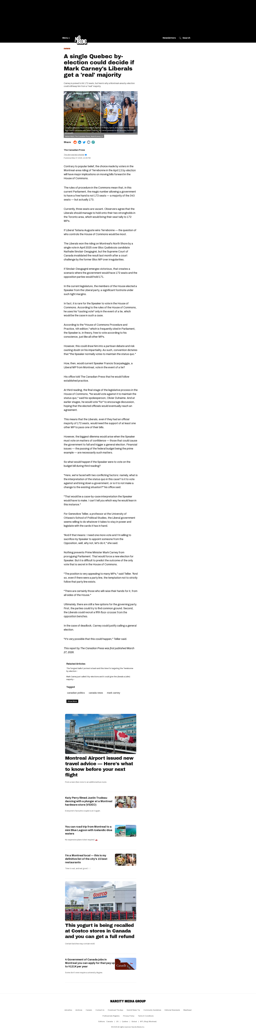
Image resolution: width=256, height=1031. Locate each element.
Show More (72, 701)
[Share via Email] (88, 142)
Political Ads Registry (111, 1016)
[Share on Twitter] (84, 142)
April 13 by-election (124, 170)
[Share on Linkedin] (79, 142)
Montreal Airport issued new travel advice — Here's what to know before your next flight (99, 766)
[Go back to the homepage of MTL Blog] (81, 38)
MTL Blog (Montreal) (148, 1021)
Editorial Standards (172, 1010)
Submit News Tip (133, 1010)
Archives (78, 1010)
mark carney (113, 693)
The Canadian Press (74, 150)
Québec (125, 1021)
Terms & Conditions (146, 1016)
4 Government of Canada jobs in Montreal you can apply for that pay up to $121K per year (90, 963)
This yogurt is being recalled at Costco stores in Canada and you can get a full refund (99, 931)
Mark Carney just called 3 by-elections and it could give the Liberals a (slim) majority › (98, 678)
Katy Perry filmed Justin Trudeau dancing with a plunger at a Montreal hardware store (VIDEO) (88, 801)
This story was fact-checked (75, 155)
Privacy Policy (128, 1016)
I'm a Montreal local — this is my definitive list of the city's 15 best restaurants (86, 859)
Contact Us (99, 1010)
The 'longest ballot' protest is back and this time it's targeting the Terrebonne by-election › (99, 669)
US (117, 1021)
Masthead (187, 1010)
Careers (89, 1010)
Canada (109, 1021)
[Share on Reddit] (75, 142)
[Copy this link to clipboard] (93, 142)
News (67, 48)
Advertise (68, 1010)
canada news (96, 693)
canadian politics (76, 693)
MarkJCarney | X (97, 136)
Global (134, 1021)
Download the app (115, 1010)
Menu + (66, 38)
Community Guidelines (152, 1010)
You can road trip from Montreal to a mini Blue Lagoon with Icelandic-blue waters (88, 830)
